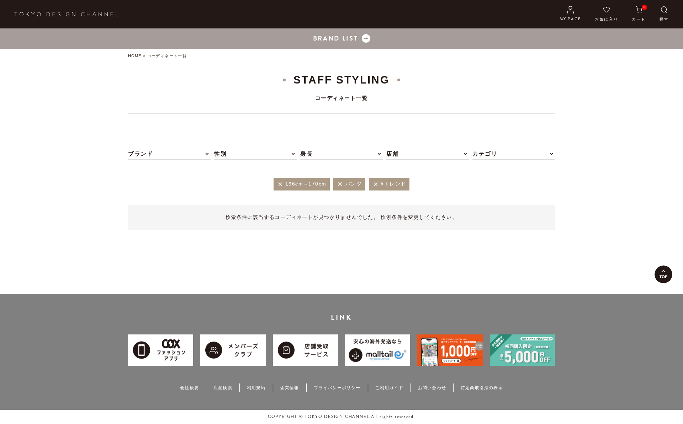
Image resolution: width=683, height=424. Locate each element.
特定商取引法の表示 (482, 387)
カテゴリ (484, 154)
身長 (306, 154)
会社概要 (189, 387)
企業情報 (289, 387)
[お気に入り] (606, 14)
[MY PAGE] (570, 14)
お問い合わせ (432, 387)
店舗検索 (222, 387)
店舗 (392, 154)
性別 (220, 154)
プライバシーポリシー (337, 387)
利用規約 (256, 387)
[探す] (664, 14)
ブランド (140, 154)
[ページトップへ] (663, 274)
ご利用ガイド (389, 387)
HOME (134, 56)
